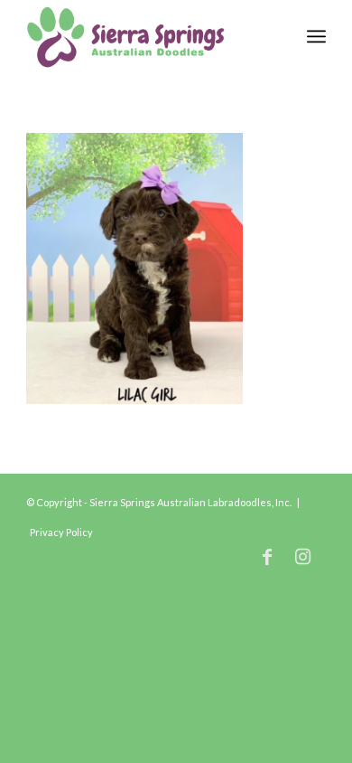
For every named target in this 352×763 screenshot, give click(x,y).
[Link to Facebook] (267, 556)
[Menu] (316, 36)
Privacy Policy (61, 532)
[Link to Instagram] (303, 556)
